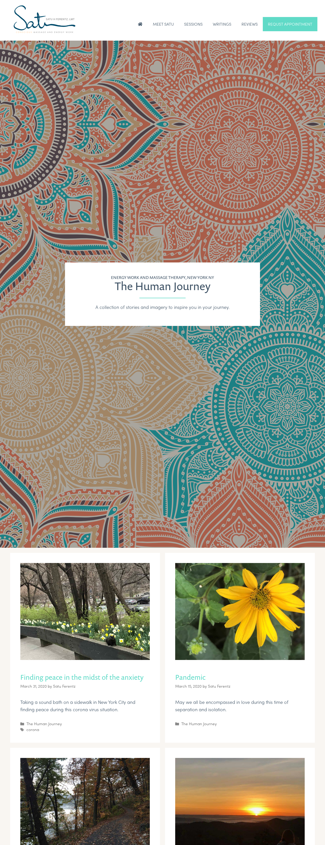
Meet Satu (163, 24)
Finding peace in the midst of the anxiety (82, 677)
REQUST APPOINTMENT (290, 24)
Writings (222, 24)
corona (32, 729)
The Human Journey (44, 723)
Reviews (249, 24)
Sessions (193, 24)
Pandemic (190, 677)
